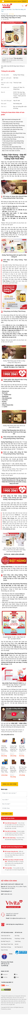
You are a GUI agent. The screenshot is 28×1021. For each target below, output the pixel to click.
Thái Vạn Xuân (4, 14)
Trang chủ (3, 9)
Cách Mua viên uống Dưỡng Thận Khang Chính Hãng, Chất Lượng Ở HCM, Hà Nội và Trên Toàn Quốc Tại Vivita (13, 148)
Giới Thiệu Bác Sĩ (19, 947)
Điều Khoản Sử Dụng (6, 947)
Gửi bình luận (7, 813)
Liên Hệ (16, 944)
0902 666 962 (9, 694)
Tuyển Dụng (17, 941)
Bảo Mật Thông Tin (5, 941)
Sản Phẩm (9, 9)
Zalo (16, 974)
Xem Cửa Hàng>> (19, 694)
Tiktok (17, 977)
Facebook (5, 974)
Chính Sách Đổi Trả (5, 935)
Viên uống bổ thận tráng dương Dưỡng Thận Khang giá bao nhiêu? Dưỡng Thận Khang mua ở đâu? (13, 142)
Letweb (9, 1009)
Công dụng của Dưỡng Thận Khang (12, 127)
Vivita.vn (12, 1007)
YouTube (5, 977)
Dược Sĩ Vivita (4, 950)
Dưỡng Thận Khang (10, 155)
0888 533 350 (20, 595)
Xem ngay (24, 1)
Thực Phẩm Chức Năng (17, 9)
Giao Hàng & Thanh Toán (7, 944)
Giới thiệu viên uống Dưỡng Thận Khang (13, 125)
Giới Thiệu (17, 935)
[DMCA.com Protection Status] (6, 989)
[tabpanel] (14, 34)
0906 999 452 (8, 894)
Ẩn (20, 119)
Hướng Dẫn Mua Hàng (6, 938)
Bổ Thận (11, 14)
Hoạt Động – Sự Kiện (19, 938)
